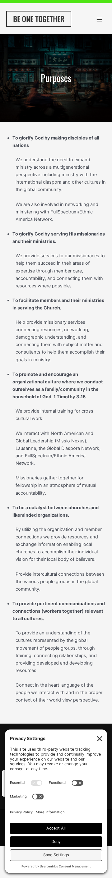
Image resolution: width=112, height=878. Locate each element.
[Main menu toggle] (99, 19)
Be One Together (38, 18)
